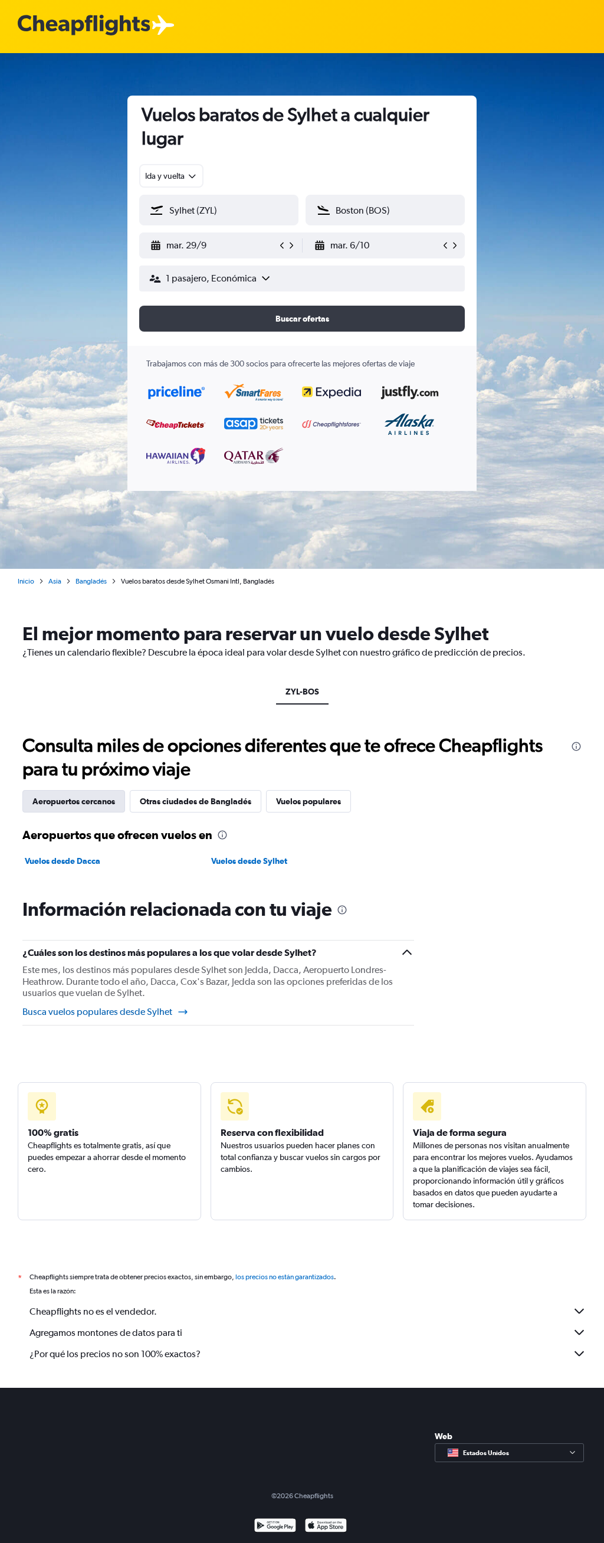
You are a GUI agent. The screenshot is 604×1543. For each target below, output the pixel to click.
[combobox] (171, 176)
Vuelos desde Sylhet (249, 861)
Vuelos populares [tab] (308, 801)
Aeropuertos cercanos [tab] (73, 801)
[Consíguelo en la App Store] (326, 1526)
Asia (54, 581)
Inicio (26, 581)
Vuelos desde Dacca (62, 861)
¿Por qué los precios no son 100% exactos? (115, 1353)
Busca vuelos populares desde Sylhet (97, 1011)
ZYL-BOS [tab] (302, 691)
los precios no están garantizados (284, 1277)
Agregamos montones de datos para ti (105, 1332)
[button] (213, 245)
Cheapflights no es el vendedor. (93, 1311)
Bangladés (91, 581)
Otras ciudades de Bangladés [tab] (195, 801)
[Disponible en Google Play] (275, 1526)
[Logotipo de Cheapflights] (84, 25)
